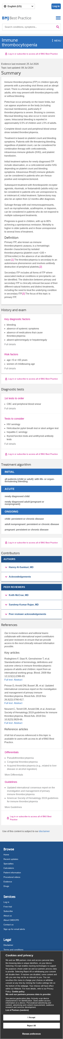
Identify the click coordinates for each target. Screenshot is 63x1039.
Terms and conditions (13, 949)
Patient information (12, 872)
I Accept (31, 1017)
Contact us (8, 924)
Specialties (8, 863)
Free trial (8, 906)
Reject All (31, 1026)
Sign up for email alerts (14, 929)
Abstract (17, 679)
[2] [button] (40, 267)
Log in (56, 6)
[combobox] (28, 27)
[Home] (16, 18)
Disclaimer (8, 945)
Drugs (6, 886)
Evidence (8, 881)
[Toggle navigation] (58, 17)
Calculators (9, 868)
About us (8, 915)
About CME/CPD (11, 920)
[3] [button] (23, 293)
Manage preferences (31, 1034)
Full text (8, 679)
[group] (31, 567)
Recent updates (11, 859)
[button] (52, 40)
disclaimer (44, 831)
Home (6, 854)
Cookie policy (18, 991)
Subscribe (8, 911)
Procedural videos (12, 877)
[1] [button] (12, 260)
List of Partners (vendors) (17, 1010)
